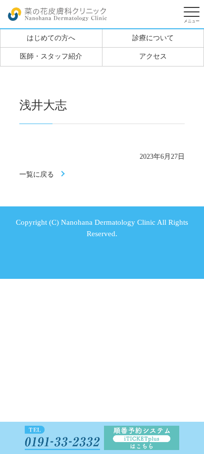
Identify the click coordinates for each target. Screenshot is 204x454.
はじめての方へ (51, 38)
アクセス (153, 56)
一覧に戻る (36, 174)
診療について (153, 38)
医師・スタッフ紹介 (51, 56)
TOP (187, 390)
